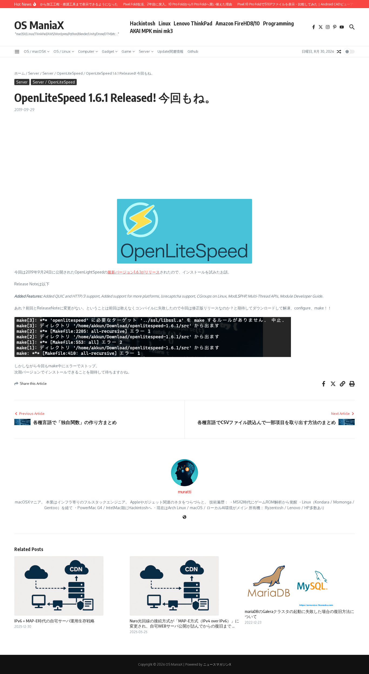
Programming (278, 23)
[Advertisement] (184, 153)
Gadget (108, 51)
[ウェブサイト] (184, 517)
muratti (184, 491)
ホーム (19, 73)
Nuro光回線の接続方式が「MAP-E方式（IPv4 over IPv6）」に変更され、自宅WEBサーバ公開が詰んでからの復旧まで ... (184, 623)
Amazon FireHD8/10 (238, 23)
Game (126, 51)
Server (144, 51)
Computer (86, 51)
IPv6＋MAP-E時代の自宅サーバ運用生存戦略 (54, 620)
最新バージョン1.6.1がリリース (134, 272)
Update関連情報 (170, 51)
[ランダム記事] (339, 51)
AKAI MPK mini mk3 (151, 31)
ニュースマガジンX (217, 664)
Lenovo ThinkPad (193, 23)
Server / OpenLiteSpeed (62, 73)
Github (192, 51)
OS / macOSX (35, 51)
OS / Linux (62, 51)
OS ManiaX (39, 25)
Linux (164, 23)
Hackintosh (142, 23)
